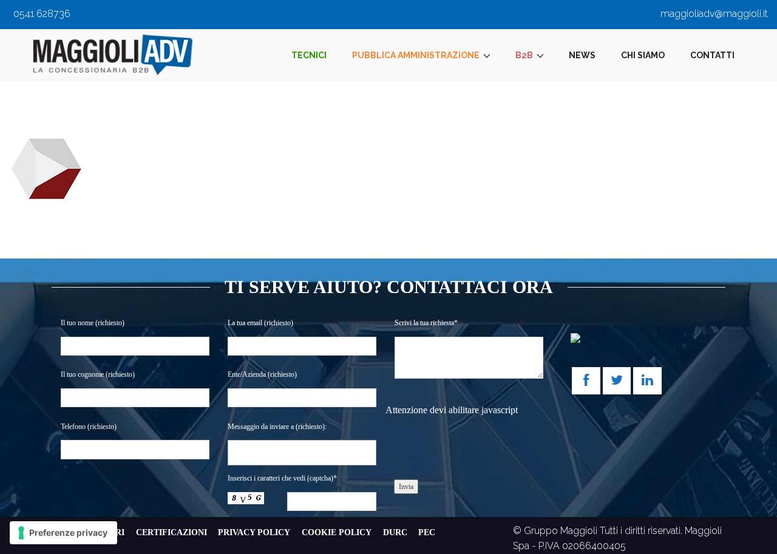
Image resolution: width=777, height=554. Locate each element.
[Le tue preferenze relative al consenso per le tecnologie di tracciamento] (63, 532)
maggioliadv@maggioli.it (714, 13)
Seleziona (254, 452)
